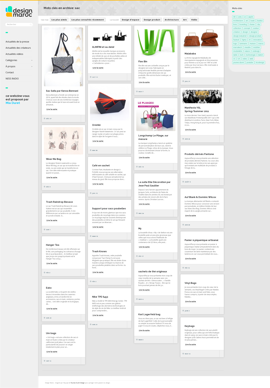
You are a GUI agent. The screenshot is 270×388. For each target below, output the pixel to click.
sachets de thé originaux (152, 271)
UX (239, 58)
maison (253, 43)
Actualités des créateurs (18, 47)
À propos (10, 66)
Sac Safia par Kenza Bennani (62, 91)
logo (235, 43)
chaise (252, 24)
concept (247, 28)
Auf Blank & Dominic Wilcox (200, 197)
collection (237, 28)
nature (247, 51)
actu (240, 17)
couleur (256, 28)
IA (250, 40)
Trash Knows (99, 251)
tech (241, 55)
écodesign (260, 62)
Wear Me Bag (53, 159)
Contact (10, 72)
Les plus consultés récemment (87, 19)
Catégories (11, 60)
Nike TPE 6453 (100, 296)
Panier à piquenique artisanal (201, 240)
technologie (251, 55)
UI (234, 58)
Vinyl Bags (190, 283)
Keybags (190, 326)
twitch (260, 55)
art (247, 20)
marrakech (237, 47)
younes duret (238, 62)
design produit (255, 36)
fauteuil (236, 40)
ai (245, 17)
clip (258, 24)
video (245, 58)
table (235, 55)
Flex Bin (142, 61)
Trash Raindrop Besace (59, 202)
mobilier (256, 47)
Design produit (152, 19)
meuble (248, 47)
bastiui (260, 20)
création (236, 32)
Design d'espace (130, 19)
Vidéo (194, 19)
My (139, 228)
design (245, 32)
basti (253, 20)
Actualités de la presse (17, 41)
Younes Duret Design (78, 383)
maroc (261, 43)
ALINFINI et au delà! (103, 47)
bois (235, 24)
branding (243, 24)
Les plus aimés (59, 19)
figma (244, 40)
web (251, 58)
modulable (237, 51)
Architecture (172, 19)
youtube (250, 62)
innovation (257, 40)
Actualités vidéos (14, 54)
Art (185, 19)
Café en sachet (101, 165)
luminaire (243, 43)
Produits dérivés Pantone (199, 154)
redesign (256, 51)
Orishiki (96, 125)
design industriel (240, 36)
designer (254, 32)
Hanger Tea (52, 245)
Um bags (51, 333)
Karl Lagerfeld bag (149, 314)
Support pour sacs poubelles (109, 208)
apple (250, 17)
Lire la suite (52, 109)
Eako (49, 288)
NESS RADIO (12, 78)
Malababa (190, 53)
